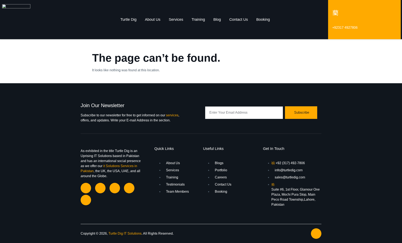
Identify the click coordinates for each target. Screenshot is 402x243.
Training (198, 19)
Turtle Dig (128, 19)
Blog (217, 19)
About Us (152, 19)
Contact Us (238, 19)
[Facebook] (86, 188)
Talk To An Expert (346, 21)
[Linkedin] (100, 188)
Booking (263, 19)
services (172, 115)
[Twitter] (129, 188)
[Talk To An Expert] (335, 12)
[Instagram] (115, 188)
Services (176, 19)
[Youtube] (86, 200)
